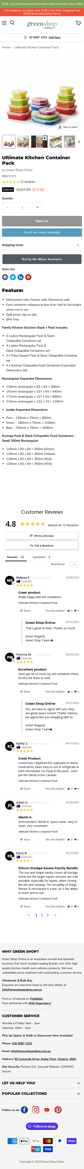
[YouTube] (46, 1109)
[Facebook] (24, 1109)
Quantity (7, 198)
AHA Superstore (40, 1003)
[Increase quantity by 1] (37, 207)
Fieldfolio (36, 999)
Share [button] (26, 610)
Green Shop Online (19, 170)
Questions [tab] (39, 557)
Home (6, 47)
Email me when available (42, 232)
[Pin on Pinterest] (28, 277)
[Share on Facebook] (5, 277)
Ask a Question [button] (43, 545)
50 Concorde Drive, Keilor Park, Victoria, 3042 (45, 1059)
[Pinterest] (58, 1109)
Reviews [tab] (12, 557)
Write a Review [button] (44, 536)
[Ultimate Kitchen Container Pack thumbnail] (8, 141)
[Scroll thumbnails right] (78, 141)
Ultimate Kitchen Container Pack (38, 603)
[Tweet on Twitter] (13, 277)
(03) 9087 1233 (22, 1043)
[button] (42, 260)
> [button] (55, 915)
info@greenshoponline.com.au (22, 990)
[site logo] (42, 24)
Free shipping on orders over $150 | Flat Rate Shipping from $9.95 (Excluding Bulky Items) (42, 12)
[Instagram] (35, 1109)
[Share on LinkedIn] (21, 277)
